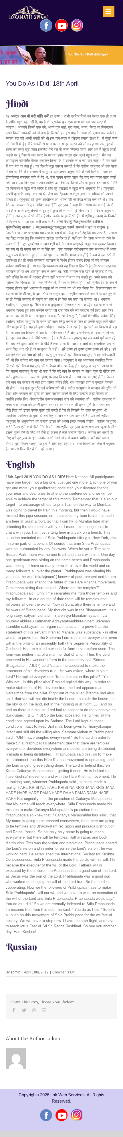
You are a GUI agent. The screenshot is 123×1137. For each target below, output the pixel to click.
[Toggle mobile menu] (108, 11)
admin (15, 972)
